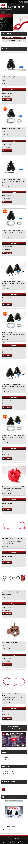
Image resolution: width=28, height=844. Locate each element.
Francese (6, 759)
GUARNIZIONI (8, 770)
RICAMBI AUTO (9, 771)
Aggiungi (14, 89)
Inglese (5, 757)
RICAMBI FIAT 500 (10, 773)
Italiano (5, 755)
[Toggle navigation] (3, 12)
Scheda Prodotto (7, 93)
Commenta (7, 99)
